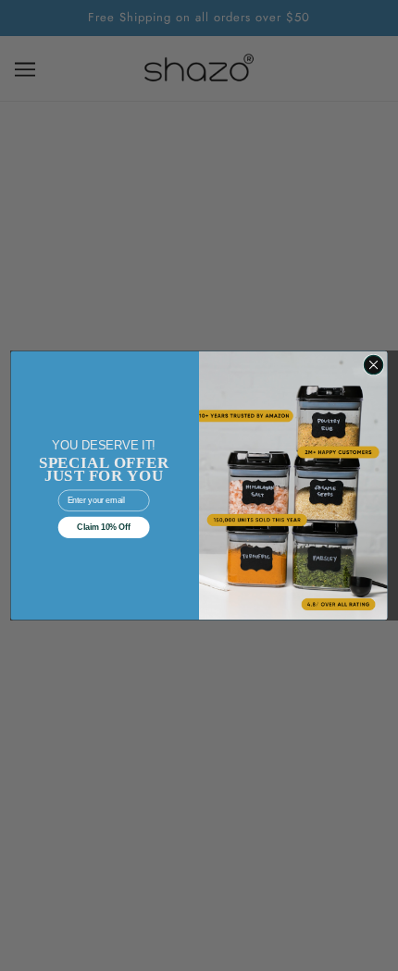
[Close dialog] (373, 364)
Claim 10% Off (104, 527)
